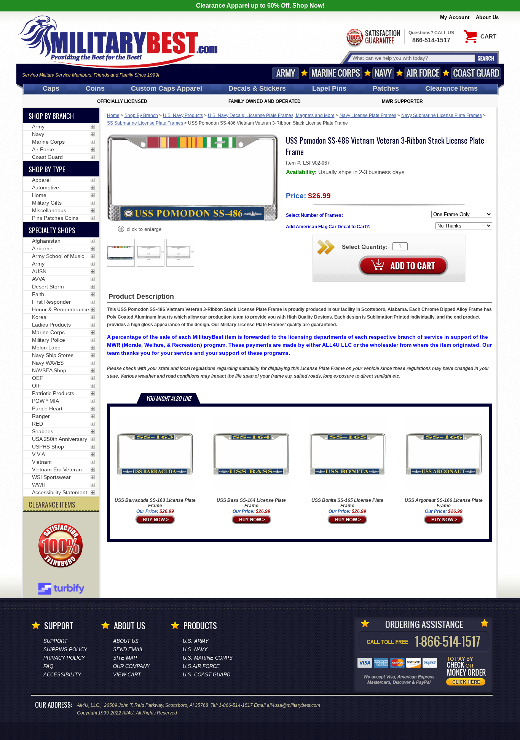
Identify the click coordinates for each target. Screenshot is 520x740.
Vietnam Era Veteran (57, 469)
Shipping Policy (65, 649)
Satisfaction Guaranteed (372, 37)
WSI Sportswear (51, 477)
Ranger (41, 416)
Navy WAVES (48, 363)
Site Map (125, 658)
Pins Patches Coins (55, 218)
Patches (386, 88)
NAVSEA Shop (49, 370)
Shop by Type (47, 169)
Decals (257, 88)
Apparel (41, 180)
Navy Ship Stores (52, 355)
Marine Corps (335, 73)
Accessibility (62, 675)
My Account (455, 17)
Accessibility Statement (59, 492)
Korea (39, 317)
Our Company (131, 666)
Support (55, 641)
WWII (38, 485)
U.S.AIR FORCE (201, 666)
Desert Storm (48, 287)
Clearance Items (451, 88)
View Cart (127, 675)
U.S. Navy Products (183, 115)
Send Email (128, 649)
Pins (329, 88)
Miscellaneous (49, 210)
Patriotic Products (53, 393)
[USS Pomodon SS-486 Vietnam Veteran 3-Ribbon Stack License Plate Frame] (139, 230)
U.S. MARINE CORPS (208, 658)
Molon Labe (46, 347)
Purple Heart (47, 408)
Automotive (45, 187)
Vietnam (42, 462)
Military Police (48, 340)
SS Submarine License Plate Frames (145, 123)
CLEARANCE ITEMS (52, 504)
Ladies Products (51, 325)
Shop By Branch (141, 115)
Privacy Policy (64, 658)
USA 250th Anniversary (59, 439)
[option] (121, 253)
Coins (95, 88)
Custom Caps (166, 88)
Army (285, 73)
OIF (36, 386)
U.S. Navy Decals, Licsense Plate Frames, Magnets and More (271, 115)
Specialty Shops (52, 230)
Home (113, 115)
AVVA (38, 279)
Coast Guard (476, 73)
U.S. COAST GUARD (206, 675)
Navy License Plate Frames (368, 115)
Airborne (42, 248)
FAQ (48, 666)
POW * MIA (45, 401)
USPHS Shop (48, 447)
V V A (38, 454)
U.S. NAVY (195, 649)
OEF (37, 378)
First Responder (51, 302)
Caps (51, 88)
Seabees (42, 431)
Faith (38, 294)
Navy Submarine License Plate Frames (441, 115)
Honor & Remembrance (60, 309)
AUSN (39, 271)
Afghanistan (46, 241)
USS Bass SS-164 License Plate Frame (251, 503)
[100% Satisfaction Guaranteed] (62, 546)
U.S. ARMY (196, 641)
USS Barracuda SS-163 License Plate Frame (155, 503)
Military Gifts (47, 203)
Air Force (422, 73)
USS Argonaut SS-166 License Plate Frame (444, 503)
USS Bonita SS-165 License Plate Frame (347, 503)
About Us (487, 17)
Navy (383, 73)
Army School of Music (58, 256)
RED (37, 424)
